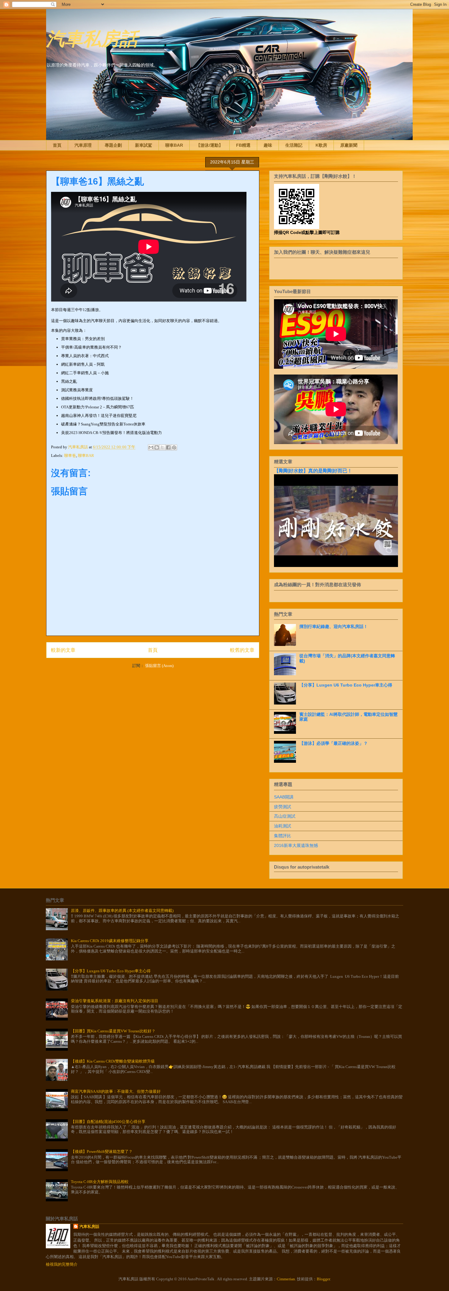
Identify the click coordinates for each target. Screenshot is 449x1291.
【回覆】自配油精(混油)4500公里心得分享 (108, 1121)
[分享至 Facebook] (168, 447)
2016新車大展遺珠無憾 (296, 845)
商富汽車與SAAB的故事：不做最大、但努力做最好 (116, 1091)
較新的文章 (63, 650)
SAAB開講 (284, 796)
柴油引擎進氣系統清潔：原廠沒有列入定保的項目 (114, 1001)
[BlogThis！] (157, 447)
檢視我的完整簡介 (62, 1264)
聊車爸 (70, 455)
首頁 (57, 145)
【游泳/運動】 (209, 145)
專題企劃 (113, 145)
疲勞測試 (282, 806)
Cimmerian (286, 1279)
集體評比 (282, 835)
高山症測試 (284, 816)
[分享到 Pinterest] (174, 447)
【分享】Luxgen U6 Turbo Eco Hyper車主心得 (345, 685)
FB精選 (243, 145)
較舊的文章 (242, 650)
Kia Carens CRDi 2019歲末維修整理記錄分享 (109, 940)
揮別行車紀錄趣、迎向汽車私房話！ (333, 626)
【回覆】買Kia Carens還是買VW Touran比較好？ (113, 1031)
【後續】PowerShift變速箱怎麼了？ (102, 1151)
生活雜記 (293, 145)
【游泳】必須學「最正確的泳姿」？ (333, 743)
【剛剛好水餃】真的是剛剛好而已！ (313, 470)
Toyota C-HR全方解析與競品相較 (100, 1181)
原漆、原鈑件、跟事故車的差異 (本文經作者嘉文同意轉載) (122, 910)
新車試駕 (143, 145)
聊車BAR (174, 145)
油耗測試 (282, 825)
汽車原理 (83, 145)
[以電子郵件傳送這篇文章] (151, 447)
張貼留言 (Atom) (159, 665)
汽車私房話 (92, 37)
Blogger (323, 1279)
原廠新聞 (348, 145)
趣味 (268, 145)
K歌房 (321, 145)
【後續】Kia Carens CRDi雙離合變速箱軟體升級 (113, 1061)
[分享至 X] (162, 447)
